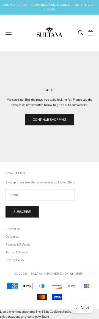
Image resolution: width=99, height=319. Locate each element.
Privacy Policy (15, 260)
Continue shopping (49, 119)
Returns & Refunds (18, 244)
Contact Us (13, 229)
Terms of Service (17, 252)
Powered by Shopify (65, 274)
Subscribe (22, 212)
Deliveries (12, 236)
